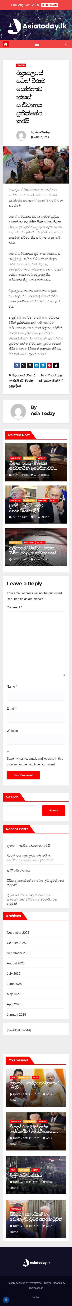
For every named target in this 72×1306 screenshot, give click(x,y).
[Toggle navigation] (37, 44)
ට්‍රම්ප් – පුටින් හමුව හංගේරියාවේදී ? (26, 508)
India (35, 1077)
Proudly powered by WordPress (24, 1282)
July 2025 (14, 973)
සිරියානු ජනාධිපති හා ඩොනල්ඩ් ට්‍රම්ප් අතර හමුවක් (36, 1217)
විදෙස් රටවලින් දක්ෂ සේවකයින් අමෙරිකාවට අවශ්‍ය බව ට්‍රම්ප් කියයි (31, 468)
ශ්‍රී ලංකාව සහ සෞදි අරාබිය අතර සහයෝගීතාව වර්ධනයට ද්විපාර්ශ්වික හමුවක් (32, 899)
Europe (42, 500)
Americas (15, 458)
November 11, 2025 (26, 1182)
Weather (29, 543)
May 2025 (14, 994)
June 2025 (14, 983)
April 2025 (14, 1004)
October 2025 (16, 943)
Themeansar (35, 1287)
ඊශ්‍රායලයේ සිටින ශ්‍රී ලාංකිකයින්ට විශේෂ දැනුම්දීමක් (22, 380)
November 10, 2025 (26, 1226)
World (21, 65)
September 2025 (18, 953)
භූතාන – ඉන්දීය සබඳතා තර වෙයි (28, 845)
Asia (13, 1077)
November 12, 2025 (26, 1138)
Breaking (29, 458)
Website (12, 730)
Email (12, 708)
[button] (66, 44)
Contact (36, 1297)
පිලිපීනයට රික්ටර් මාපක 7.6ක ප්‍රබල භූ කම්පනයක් (32, 550)
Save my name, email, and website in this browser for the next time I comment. (35, 761)
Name (12, 686)
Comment (14, 607)
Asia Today (42, 132)
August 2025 (16, 963)
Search (12, 797)
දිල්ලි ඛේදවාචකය (18, 870)
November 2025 (18, 932)
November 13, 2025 (26, 1094)
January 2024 (16, 1014)
